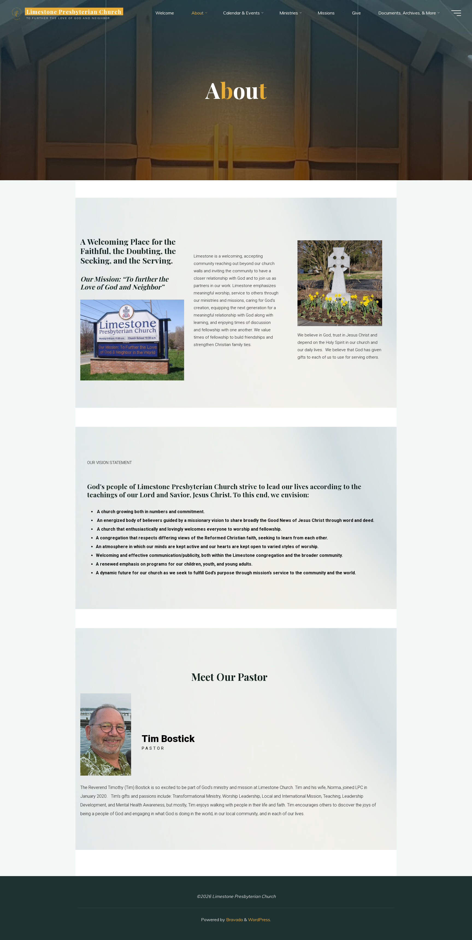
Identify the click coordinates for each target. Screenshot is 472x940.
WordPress (259, 919)
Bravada (234, 919)
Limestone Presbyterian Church (74, 11)
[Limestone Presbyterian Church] (17, 13)
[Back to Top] (451, 919)
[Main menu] (456, 13)
